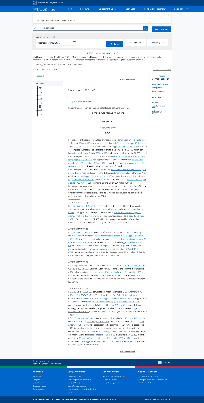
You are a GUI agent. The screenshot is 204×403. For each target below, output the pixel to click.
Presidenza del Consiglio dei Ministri (115, 376)
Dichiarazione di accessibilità (90, 399)
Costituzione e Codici (75, 376)
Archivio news (37, 376)
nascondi (41, 75)
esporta (155, 102)
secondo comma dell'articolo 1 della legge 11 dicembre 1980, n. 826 (101, 298)
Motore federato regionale (77, 386)
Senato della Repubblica (111, 383)
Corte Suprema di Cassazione (148, 376)
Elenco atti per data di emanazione (79, 379)
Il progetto (36, 379)
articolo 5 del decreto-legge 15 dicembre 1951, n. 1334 (116, 301)
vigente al (42, 42)
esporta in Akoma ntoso (158, 107)
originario (136, 42)
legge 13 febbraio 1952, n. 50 (126, 146)
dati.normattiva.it (109, 399)
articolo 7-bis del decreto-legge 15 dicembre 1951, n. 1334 (109, 331)
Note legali (56, 399)
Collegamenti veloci (39, 386)
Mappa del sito (67, 399)
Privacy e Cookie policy (42, 399)
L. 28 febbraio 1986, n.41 (82, 232)
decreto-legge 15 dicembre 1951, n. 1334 (95, 176)
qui (76, 20)
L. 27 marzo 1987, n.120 (133, 265)
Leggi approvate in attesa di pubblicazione (82, 389)
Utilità (70, 392)
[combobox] (90, 28)
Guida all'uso (37, 383)
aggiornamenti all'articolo (81, 101)
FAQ (76, 399)
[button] (74, 42)
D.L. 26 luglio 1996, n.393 (81, 291)
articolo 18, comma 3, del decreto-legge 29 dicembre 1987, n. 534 (101, 338)
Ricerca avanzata (161, 29)
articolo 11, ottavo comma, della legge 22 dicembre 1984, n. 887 (107, 248)
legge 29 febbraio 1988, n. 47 (98, 341)
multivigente (158, 42)
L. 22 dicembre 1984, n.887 (83, 206)
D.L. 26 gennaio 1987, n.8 (81, 318)
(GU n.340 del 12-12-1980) (45, 69)
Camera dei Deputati (110, 379)
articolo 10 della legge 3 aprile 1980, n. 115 (88, 153)
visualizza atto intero (162, 69)
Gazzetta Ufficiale (74, 383)
